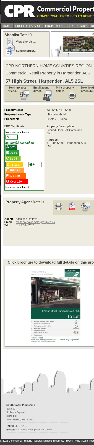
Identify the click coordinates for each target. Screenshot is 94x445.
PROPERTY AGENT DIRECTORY (66, 26)
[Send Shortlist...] (10, 54)
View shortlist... (26, 41)
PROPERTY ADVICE (28, 26)
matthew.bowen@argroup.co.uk (35, 222)
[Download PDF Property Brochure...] (72, 211)
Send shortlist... (26, 50)
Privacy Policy (72, 440)
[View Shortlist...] (10, 45)
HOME (7, 26)
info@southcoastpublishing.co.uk (34, 429)
